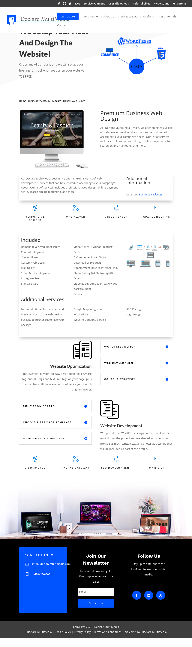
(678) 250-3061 (43, 574)
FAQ (77, 3)
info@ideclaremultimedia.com (51, 564)
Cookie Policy (63, 632)
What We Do (129, 16)
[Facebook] (58, 4)
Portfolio (148, 16)
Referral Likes (141, 3)
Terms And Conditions (108, 632)
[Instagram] (64, 4)
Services (89, 16)
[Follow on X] (160, 595)
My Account (161, 3)
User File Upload (118, 3)
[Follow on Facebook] (136, 595)
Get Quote (68, 16)
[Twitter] (70, 4)
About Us (110, 16)
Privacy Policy (82, 632)
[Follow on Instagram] (148, 595)
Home (22, 101)
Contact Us (64, 25)
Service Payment (94, 3)
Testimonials (167, 16)
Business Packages (38, 101)
